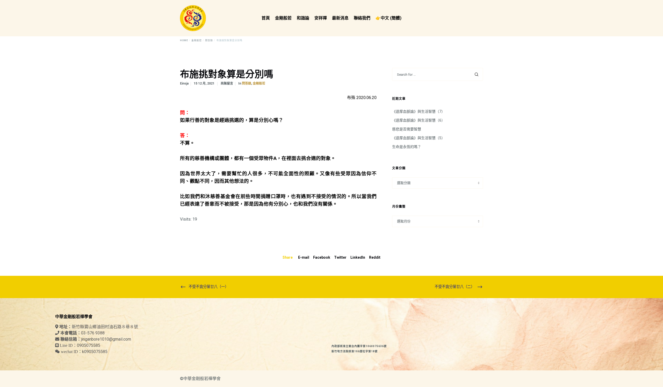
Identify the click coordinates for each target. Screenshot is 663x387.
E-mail (303, 257)
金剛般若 (259, 83)
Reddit (374, 257)
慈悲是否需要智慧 (406, 129)
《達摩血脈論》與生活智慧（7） (418, 111)
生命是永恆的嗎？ (406, 147)
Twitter (340, 257)
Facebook (321, 257)
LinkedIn (357, 257)
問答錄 (246, 83)
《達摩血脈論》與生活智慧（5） (418, 138)
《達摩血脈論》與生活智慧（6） (418, 120)
